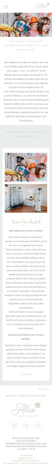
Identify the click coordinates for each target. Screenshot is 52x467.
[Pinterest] (38, 425)
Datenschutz (26, 458)
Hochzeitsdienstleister (26, 460)
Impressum (26, 455)
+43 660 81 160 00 (26, 448)
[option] (26, 25)
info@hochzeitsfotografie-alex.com (26, 443)
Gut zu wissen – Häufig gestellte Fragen (26, 463)
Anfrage (26, 374)
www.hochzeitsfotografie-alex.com (26, 446)
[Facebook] (26, 425)
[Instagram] (14, 425)
